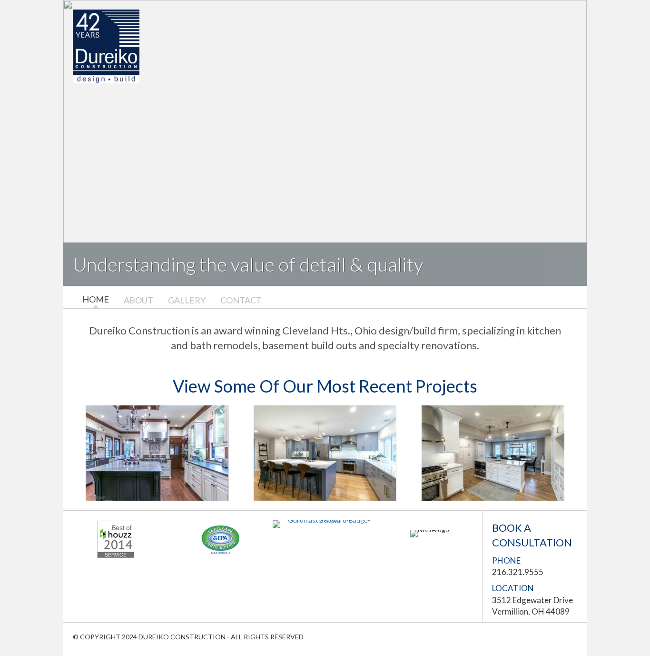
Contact (241, 300)
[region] (325, 143)
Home (95, 299)
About (138, 300)
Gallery (187, 300)
